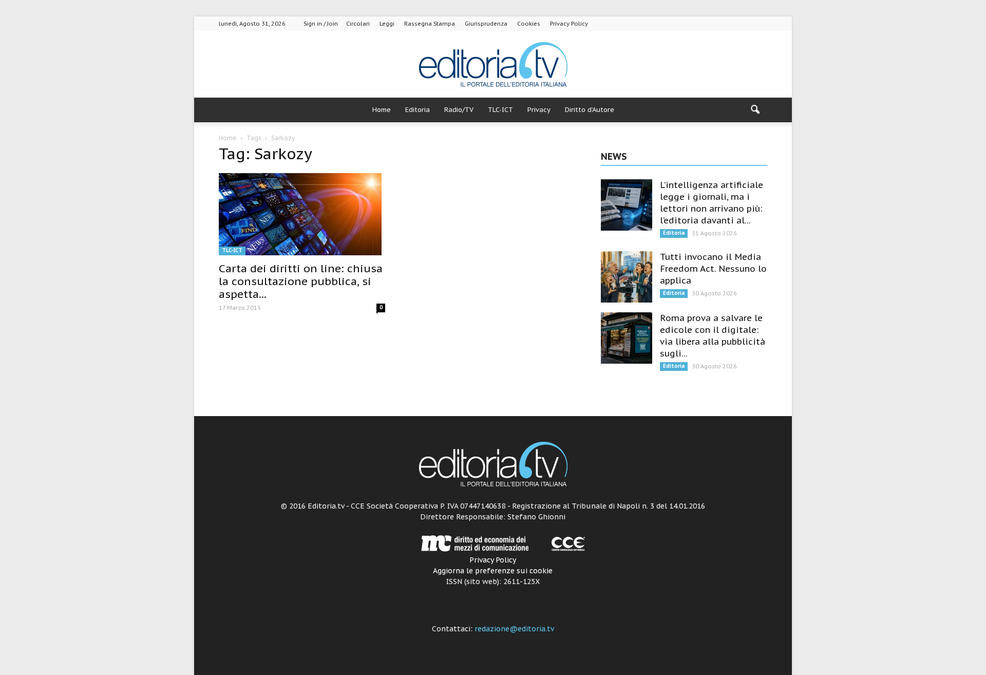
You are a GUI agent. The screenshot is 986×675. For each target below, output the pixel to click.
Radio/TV (458, 109)
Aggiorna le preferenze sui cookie (493, 570)
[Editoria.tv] (493, 65)
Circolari (358, 23)
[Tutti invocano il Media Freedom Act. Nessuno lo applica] (626, 277)
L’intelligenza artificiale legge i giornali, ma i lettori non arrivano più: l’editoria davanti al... (711, 202)
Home (381, 109)
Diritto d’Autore (589, 109)
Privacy (539, 109)
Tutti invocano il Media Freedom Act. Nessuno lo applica (713, 268)
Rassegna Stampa (429, 23)
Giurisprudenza (486, 23)
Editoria (417, 109)
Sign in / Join (321, 23)
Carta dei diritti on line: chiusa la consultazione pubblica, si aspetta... (301, 281)
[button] (755, 110)
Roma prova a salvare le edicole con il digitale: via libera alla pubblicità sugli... (712, 335)
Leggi (387, 23)
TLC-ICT (500, 109)
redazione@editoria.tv (514, 628)
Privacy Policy (569, 23)
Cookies (528, 23)
